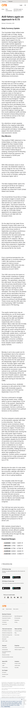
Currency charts (5, 636)
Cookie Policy (7, 706)
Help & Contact (9, 609)
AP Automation (17, 618)
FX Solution (4, 622)
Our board (4, 672)
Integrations (17, 620)
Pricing (16, 622)
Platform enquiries (18, 649)
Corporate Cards (5, 620)
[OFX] (4, 5)
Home (3, 9)
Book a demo (15, 609)
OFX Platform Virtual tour (7, 630)
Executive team (5, 674)
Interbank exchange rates (7, 632)
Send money (4, 647)
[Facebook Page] (5, 597)
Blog (15, 632)
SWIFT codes (4, 641)
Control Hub (4, 624)
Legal (3, 665)
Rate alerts (4, 638)
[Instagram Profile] (21, 597)
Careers (3, 676)
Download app (5, 649)
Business (4, 1)
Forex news (17, 634)
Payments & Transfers (6, 618)
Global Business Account (7, 616)
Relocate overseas (5, 654)
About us (4, 663)
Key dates (16, 667)
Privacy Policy (5, 667)
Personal (10, 1)
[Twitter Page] (11, 597)
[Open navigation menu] (25, 5)
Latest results (17, 665)
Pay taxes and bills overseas (7, 656)
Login (21, 5)
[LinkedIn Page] (8, 597)
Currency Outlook (18, 630)
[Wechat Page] (14, 597)
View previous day (7, 564)
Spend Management (18, 616)
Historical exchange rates (7, 634)
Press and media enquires (20, 647)
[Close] (21, 699)
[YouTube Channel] (18, 597)
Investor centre (18, 663)
